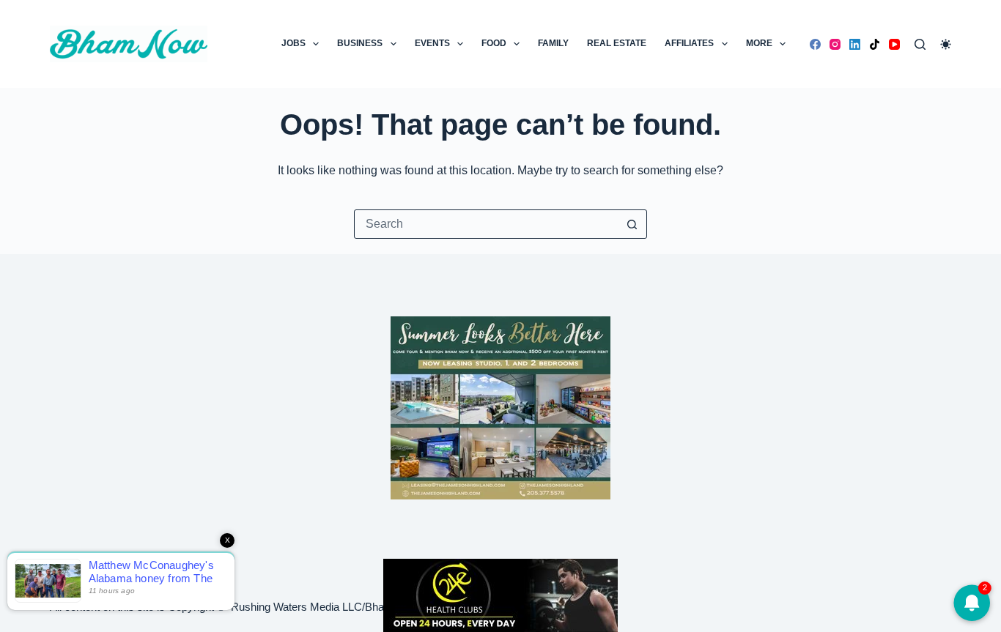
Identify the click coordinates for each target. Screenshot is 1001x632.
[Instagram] (835, 44)
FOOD (493, 43)
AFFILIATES (689, 43)
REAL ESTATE (616, 43)
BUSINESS (360, 43)
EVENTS (432, 43)
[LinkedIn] (854, 44)
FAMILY (553, 43)
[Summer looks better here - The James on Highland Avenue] (500, 407)
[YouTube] (894, 44)
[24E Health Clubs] (500, 594)
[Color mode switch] (945, 44)
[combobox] (486, 224)
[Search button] (632, 224)
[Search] (920, 44)
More (759, 43)
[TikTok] (874, 44)
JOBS (293, 43)
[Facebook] (815, 44)
